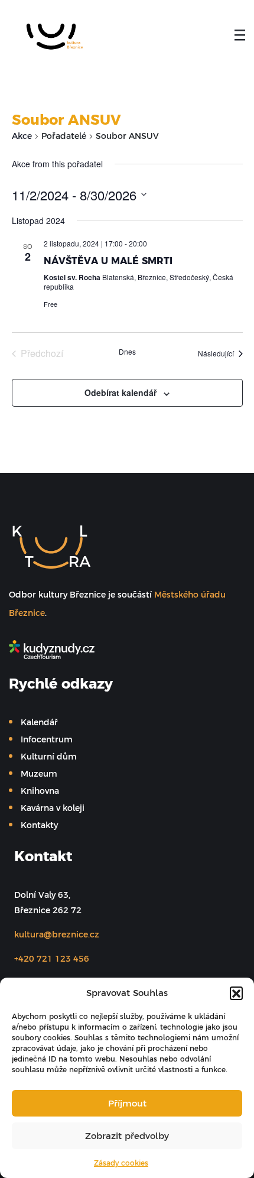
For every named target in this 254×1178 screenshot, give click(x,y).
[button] (236, 993)
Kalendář (39, 722)
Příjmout (127, 1103)
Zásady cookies (121, 1163)
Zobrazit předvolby (127, 1136)
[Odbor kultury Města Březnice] (51, 36)
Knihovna (40, 791)
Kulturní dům (49, 756)
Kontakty (39, 825)
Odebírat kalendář (120, 392)
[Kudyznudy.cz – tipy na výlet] (121, 649)
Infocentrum (47, 739)
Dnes (127, 351)
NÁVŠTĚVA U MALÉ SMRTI (108, 260)
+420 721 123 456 (51, 958)
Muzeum (39, 773)
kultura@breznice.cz (56, 934)
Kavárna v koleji (52, 808)
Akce (22, 136)
